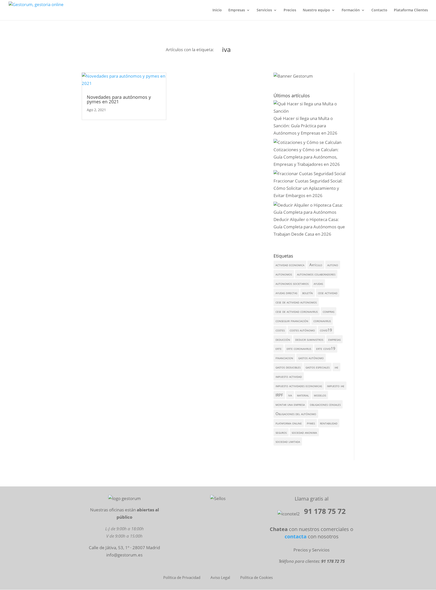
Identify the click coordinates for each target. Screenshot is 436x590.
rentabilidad (328, 422)
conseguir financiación (292, 320)
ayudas (318, 283)
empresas (334, 339)
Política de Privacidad (181, 577)
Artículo (315, 264)
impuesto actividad (289, 376)
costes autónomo (302, 329)
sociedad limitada (288, 441)
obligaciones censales (325, 404)
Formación (351, 10)
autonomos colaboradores (316, 273)
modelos (320, 394)
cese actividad (327, 292)
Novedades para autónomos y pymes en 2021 (119, 99)
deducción (283, 339)
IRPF (279, 394)
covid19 (326, 329)
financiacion (284, 357)
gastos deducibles (288, 366)
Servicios (264, 10)
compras (328, 311)
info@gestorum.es (124, 555)
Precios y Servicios (311, 550)
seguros (281, 432)
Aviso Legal (220, 577)
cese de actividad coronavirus (297, 311)
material (303, 394)
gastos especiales (318, 366)
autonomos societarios (292, 283)
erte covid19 (325, 348)
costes (280, 329)
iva (290, 394)
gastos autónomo (311, 357)
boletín (307, 292)
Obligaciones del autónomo (296, 413)
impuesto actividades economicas (299, 385)
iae (336, 366)
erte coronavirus (299, 348)
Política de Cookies (256, 577)
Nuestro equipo (316, 10)
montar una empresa (290, 404)
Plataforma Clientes (411, 10)
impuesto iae (335, 385)
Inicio (217, 10)
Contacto (379, 10)
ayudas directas (286, 292)
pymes (311, 422)
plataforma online (289, 422)
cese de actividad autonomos (296, 301)
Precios (290, 10)
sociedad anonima (304, 432)
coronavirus (322, 320)
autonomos (284, 273)
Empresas (236, 10)
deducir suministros (309, 339)
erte (279, 348)
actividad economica (290, 264)
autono (332, 264)
